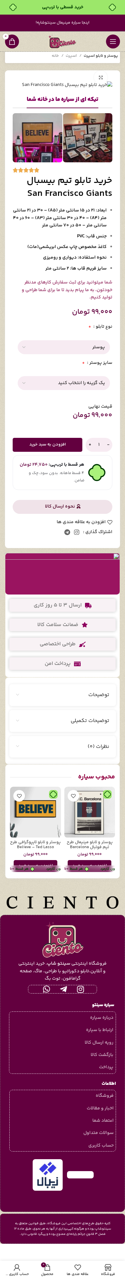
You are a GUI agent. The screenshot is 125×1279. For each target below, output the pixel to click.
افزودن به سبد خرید (47, 444)
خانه (56, 56)
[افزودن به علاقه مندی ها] (73, 796)
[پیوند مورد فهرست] (62, 1017)
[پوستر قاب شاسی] (62, 347)
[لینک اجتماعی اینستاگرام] (76, 532)
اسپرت (72, 56)
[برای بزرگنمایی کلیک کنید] (100, 77)
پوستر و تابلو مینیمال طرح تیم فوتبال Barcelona (90, 844)
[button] (89, 866)
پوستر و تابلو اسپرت (101, 56)
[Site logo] (62, 41)
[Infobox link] (62, 574)
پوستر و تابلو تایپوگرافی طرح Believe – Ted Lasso (35, 844)
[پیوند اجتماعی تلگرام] (67, 532)
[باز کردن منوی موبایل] (113, 41)
